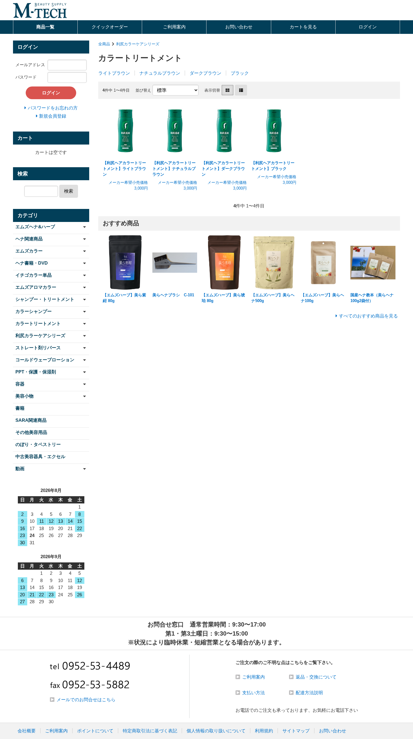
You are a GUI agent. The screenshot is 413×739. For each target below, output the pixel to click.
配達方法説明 (309, 692)
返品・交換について (316, 676)
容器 (19, 383)
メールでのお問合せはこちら (86, 699)
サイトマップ (296, 730)
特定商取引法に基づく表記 (150, 730)
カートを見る (303, 26)
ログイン (368, 26)
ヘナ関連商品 (29, 238)
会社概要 (27, 730)
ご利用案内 (174, 26)
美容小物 (24, 396)
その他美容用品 (31, 432)
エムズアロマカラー (35, 287)
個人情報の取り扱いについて (216, 730)
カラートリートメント (38, 323)
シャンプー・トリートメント (44, 299)
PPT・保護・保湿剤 (35, 371)
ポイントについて (95, 730)
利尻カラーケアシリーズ (137, 44)
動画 (19, 468)
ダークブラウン (205, 73)
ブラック (240, 73)
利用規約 (264, 730)
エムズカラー (29, 250)
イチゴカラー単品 (33, 275)
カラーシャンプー (33, 311)
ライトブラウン (114, 73)
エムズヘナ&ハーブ (35, 226)
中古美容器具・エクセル (40, 456)
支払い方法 (253, 692)
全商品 (104, 44)
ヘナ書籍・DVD (31, 262)
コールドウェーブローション (44, 359)
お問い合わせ (238, 26)
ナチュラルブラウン (159, 73)
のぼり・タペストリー (38, 444)
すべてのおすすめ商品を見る (368, 315)
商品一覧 (45, 26)
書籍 (19, 408)
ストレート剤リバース (38, 347)
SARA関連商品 (31, 420)
